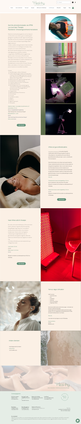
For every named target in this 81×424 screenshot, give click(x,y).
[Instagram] (72, 2)
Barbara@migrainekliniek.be (37, 397)
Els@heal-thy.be (14, 397)
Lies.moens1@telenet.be (48, 397)
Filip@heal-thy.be (14, 408)
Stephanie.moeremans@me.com (38, 408)
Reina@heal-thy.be (25, 408)
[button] (73, 8)
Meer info (50, 177)
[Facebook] (75, 2)
